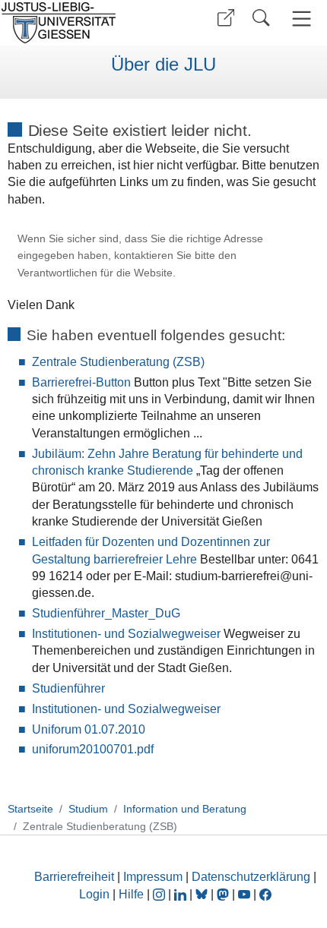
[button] (225, 17)
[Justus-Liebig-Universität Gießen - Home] (80, 23)
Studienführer (68, 688)
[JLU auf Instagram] (160, 894)
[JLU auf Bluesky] (203, 894)
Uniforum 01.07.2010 (88, 729)
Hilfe (131, 894)
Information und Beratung (184, 809)
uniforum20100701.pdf (93, 749)
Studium (88, 809)
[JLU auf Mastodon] (224, 894)
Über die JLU (163, 64)
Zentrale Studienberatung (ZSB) (118, 361)
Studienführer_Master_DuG (106, 613)
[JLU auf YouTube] (244, 894)
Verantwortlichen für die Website (95, 273)
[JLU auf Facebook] (265, 894)
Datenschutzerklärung (251, 876)
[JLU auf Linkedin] (181, 894)
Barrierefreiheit (74, 876)
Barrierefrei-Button (81, 382)
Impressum (153, 876)
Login (96, 894)
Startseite (30, 809)
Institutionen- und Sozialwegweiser (126, 633)
